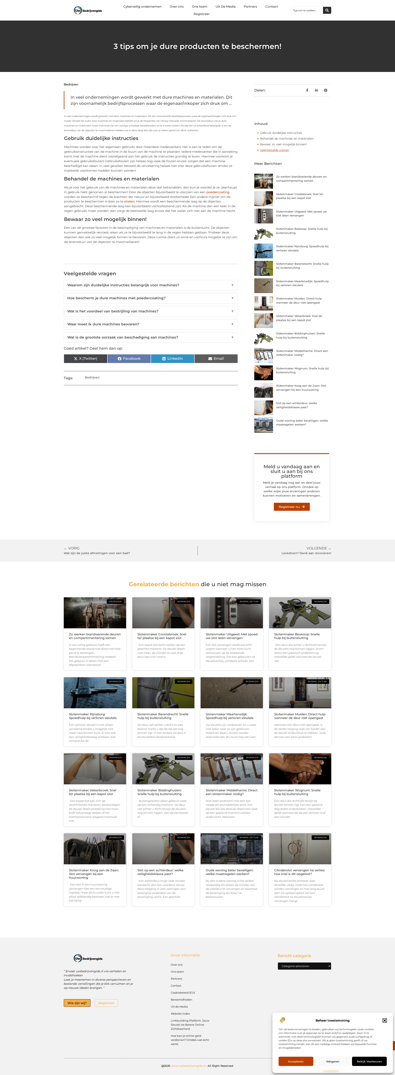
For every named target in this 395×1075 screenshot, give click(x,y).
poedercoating (217, 192)
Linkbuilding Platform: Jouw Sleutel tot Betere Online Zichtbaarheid (190, 1024)
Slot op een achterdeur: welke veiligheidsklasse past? (160, 872)
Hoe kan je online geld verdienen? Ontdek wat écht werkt (190, 1040)
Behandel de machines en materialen (287, 138)
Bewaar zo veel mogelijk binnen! (283, 144)
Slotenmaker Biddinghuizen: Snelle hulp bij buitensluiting (159, 792)
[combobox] (307, 10)
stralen (129, 201)
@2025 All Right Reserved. (197, 1065)
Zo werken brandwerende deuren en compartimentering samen (95, 636)
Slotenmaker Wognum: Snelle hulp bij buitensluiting (297, 792)
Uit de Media (179, 1006)
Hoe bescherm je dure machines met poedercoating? (150, 298)
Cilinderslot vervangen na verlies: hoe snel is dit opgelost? (299, 872)
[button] (385, 1020)
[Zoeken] (327, 10)
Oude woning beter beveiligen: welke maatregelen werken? (229, 872)
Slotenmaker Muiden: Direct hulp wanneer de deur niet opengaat (299, 716)
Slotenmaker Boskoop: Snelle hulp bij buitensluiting (297, 636)
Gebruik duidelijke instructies (281, 133)
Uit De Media (226, 6)
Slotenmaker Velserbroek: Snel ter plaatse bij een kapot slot (92, 792)
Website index (180, 1013)
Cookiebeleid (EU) (183, 992)
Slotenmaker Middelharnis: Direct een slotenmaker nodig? (232, 792)
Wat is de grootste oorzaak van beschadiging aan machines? (150, 337)
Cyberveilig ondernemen (142, 6)
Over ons (177, 6)
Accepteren (296, 1061)
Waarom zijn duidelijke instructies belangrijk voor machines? (150, 285)
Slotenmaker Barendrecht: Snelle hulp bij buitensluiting (162, 716)
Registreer (202, 14)
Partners (250, 6)
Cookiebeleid (331, 1070)
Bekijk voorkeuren (369, 1061)
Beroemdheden (181, 999)
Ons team (199, 6)
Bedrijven (71, 84)
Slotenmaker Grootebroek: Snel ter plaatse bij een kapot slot (161, 636)
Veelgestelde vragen (274, 150)
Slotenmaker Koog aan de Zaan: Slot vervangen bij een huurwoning (94, 874)
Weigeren (332, 1061)
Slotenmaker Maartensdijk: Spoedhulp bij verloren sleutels (229, 716)
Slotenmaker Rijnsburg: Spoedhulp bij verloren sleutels (93, 716)
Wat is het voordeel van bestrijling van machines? (150, 311)
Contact (271, 6)
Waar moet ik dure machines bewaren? (150, 324)
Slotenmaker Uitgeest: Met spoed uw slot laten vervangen (232, 636)
